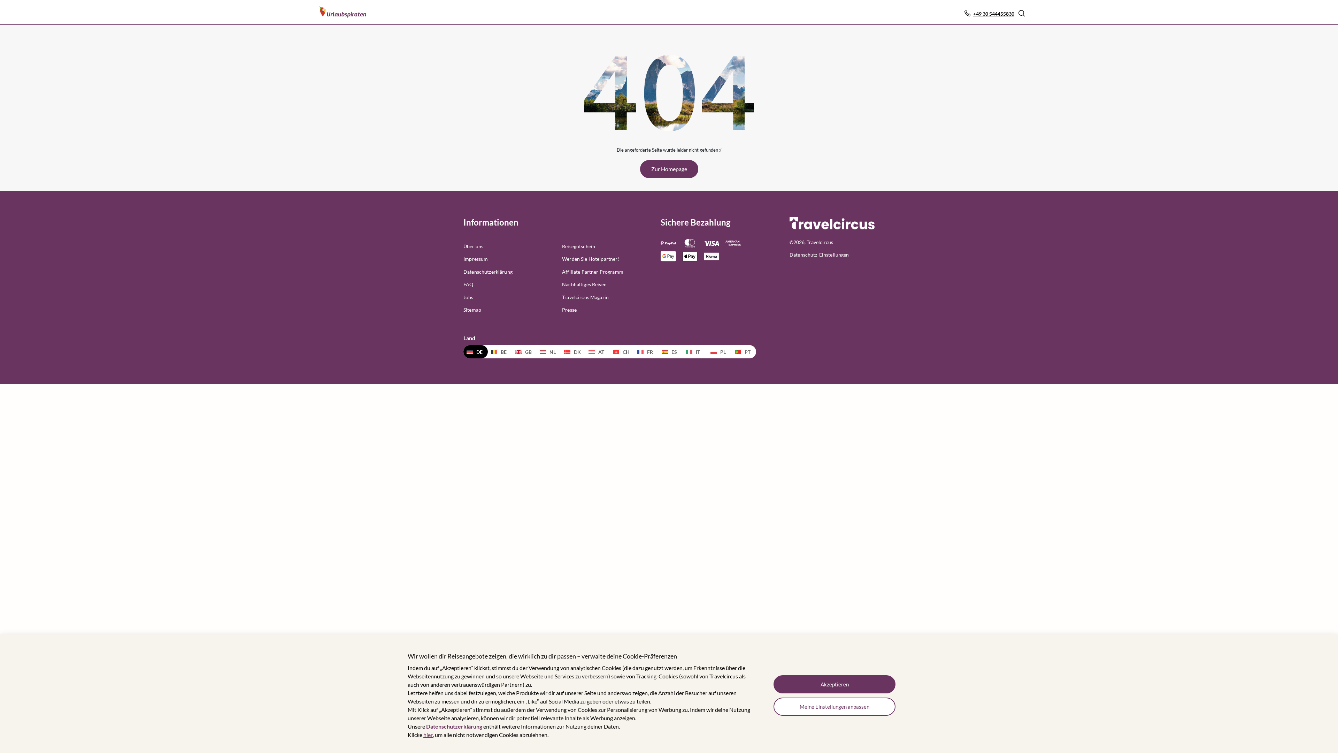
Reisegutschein (578, 246)
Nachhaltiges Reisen (584, 284)
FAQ (468, 284)
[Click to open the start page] (832, 228)
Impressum (475, 259)
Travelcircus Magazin (585, 297)
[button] (1021, 13)
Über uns (473, 246)
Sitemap (472, 310)
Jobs (468, 297)
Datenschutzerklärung (454, 726)
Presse (569, 310)
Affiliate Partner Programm (592, 272)
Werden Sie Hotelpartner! (590, 259)
